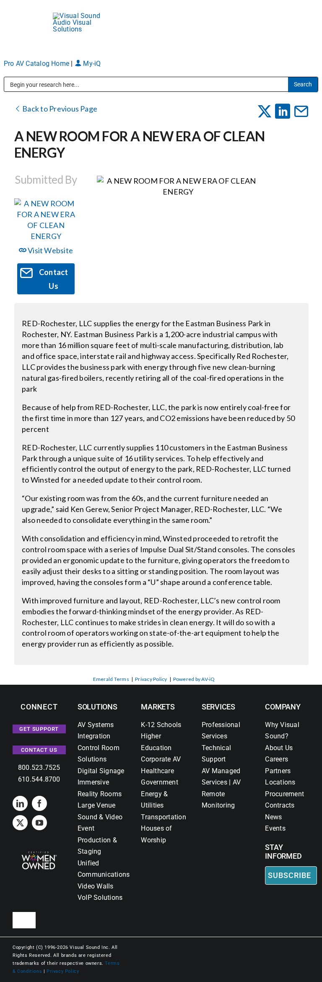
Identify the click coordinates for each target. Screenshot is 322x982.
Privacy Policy (151, 679)
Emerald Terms (111, 679)
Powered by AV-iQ (194, 679)
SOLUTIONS (97, 706)
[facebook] (39, 803)
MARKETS (157, 706)
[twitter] (20, 822)
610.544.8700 (39, 779)
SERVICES (218, 706)
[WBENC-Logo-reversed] (39, 854)
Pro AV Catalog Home (37, 64)
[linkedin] (20, 803)
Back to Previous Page (59, 108)
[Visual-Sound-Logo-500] (81, 16)
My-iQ (91, 64)
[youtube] (39, 822)
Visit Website (49, 250)
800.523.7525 (39, 768)
